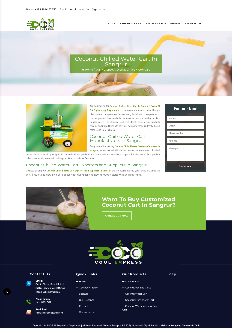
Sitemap (175, 23)
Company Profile (130, 23)
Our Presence (104, 69)
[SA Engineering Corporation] (40, 29)
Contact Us (84, 306)
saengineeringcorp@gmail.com (87, 9)
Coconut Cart (132, 281)
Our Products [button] (154, 23)
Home (111, 23)
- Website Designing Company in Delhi (179, 325)
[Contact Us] (7, 290)
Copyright (37, 325)
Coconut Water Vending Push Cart (140, 308)
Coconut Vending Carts (138, 287)
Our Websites (193, 23)
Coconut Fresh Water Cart (139, 300)
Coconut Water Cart (136, 293)
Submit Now (185, 166)
